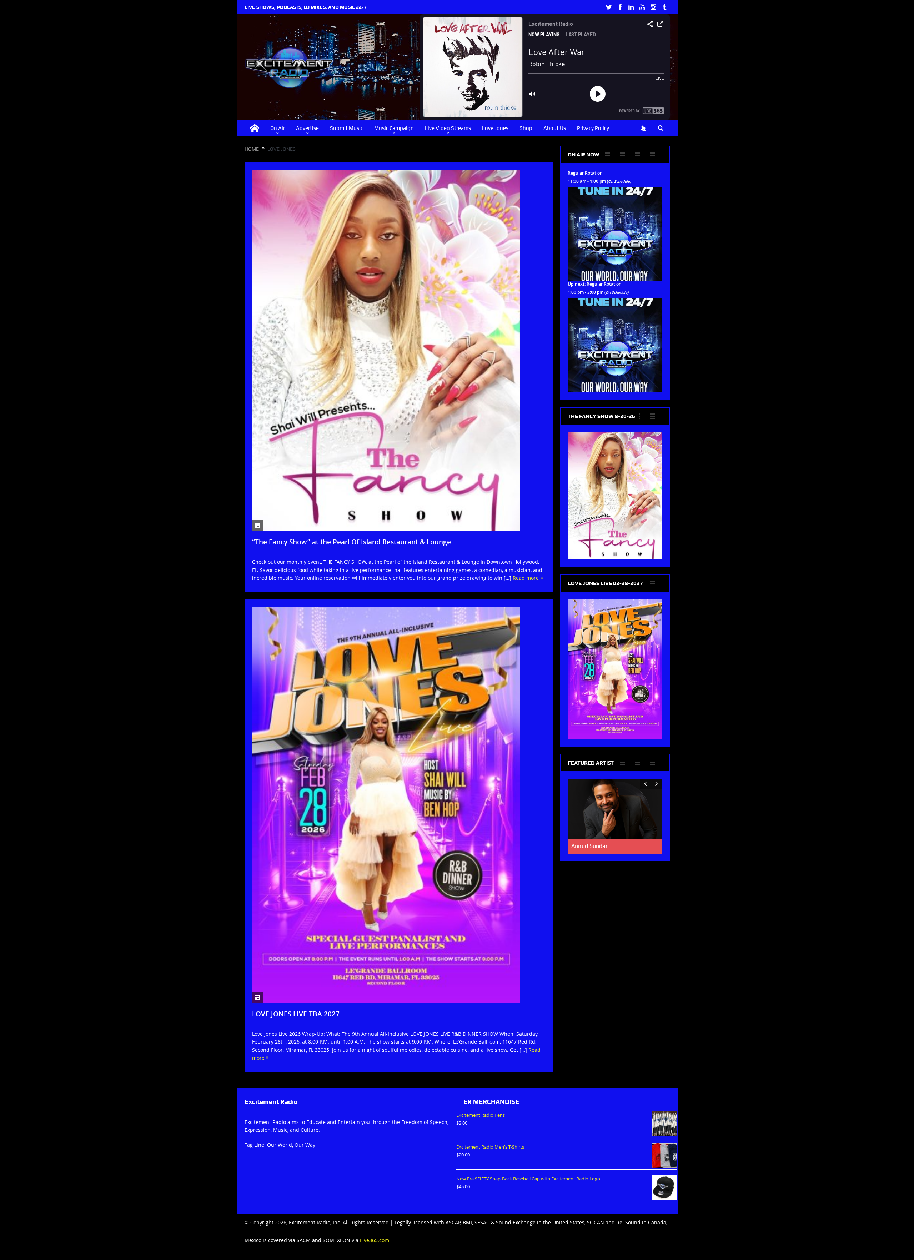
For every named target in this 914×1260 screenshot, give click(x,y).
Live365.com (374, 1240)
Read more (526, 577)
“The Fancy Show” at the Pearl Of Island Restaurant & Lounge (351, 542)
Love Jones (495, 128)
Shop (525, 128)
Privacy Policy (593, 128)
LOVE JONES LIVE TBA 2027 (296, 1014)
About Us (554, 128)
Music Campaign (394, 128)
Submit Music (346, 128)
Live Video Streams (448, 128)
